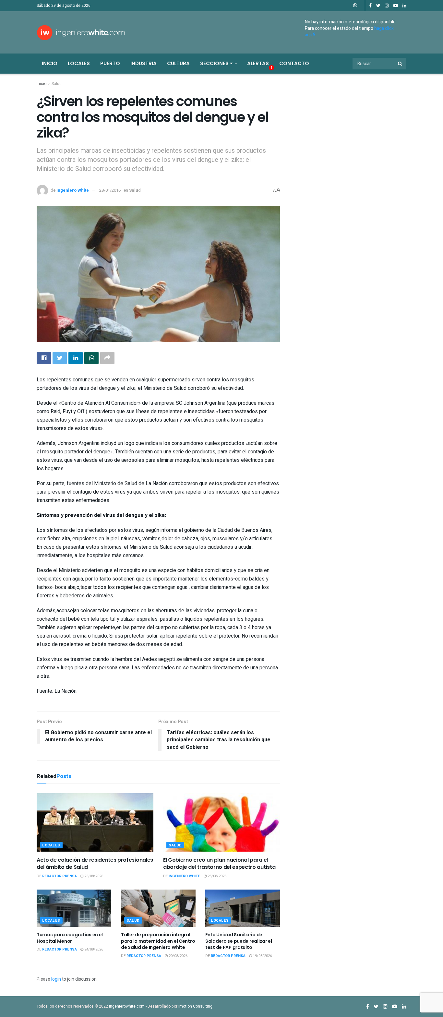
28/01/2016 (110, 190)
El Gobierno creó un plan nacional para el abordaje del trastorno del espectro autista (219, 863)
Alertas (258, 63)
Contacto (294, 63)
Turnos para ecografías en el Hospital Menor (70, 937)
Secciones (215, 63)
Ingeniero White (72, 190)
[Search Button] (400, 63)
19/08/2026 (262, 956)
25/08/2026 (93, 876)
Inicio (49, 63)
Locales (79, 63)
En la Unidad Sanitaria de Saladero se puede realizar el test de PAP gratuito (238, 941)
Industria (143, 63)
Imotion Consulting (195, 1006)
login (56, 979)
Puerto (110, 63)
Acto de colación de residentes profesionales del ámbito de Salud (95, 863)
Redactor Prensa (59, 876)
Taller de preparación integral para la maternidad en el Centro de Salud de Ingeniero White (158, 941)
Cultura (178, 63)
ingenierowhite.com (127, 1006)
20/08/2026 (177, 956)
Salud (57, 84)
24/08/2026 (93, 949)
